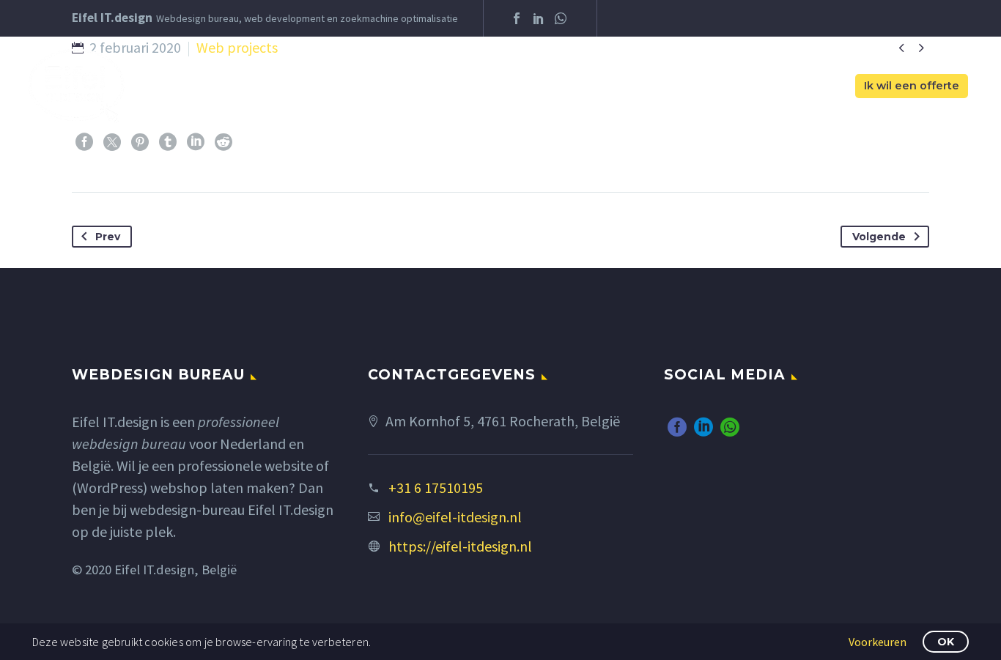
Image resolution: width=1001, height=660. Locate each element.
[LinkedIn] (539, 18)
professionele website (245, 465)
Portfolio (637, 86)
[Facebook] (517, 18)
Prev (107, 236)
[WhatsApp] (561, 18)
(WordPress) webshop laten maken (180, 487)
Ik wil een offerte (911, 85)
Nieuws (721, 86)
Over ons (464, 86)
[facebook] (677, 427)
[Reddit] (223, 142)
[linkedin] (703, 427)
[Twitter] (112, 142)
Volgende (879, 236)
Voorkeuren (877, 641)
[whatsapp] (729, 427)
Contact (804, 86)
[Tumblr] (168, 142)
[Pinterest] (140, 142)
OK (945, 641)
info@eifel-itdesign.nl (455, 517)
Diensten (548, 86)
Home (390, 86)
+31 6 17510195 (435, 487)
